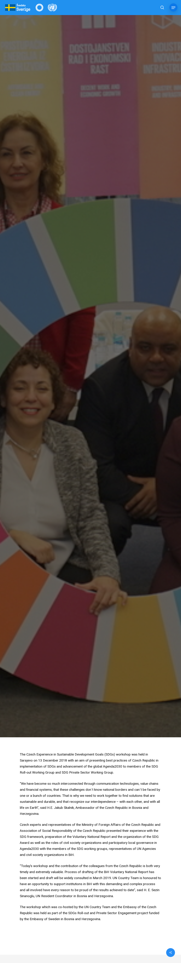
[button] (173, 7)
